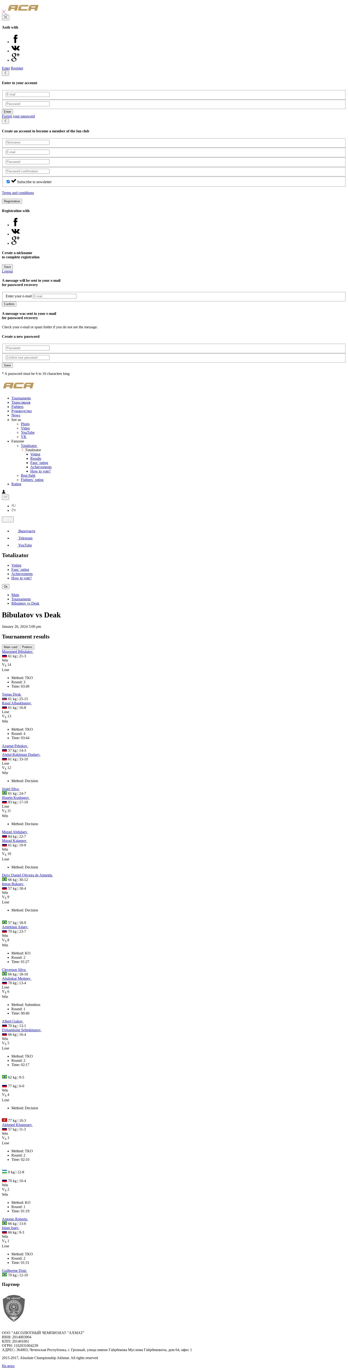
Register (17, 68)
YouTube (28, 432)
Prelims (27, 647)
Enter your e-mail (19, 296)
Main (15, 595)
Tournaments (21, 599)
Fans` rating (39, 463)
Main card (10, 647)
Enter (6, 68)
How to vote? (40, 471)
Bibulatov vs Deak (25, 603)
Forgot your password (18, 116)
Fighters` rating (32, 480)
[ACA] (23, 12)
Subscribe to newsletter (34, 182)
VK (24, 437)
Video (25, 428)
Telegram (25, 538)
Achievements (41, 467)
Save (7, 267)
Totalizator (29, 446)
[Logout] (4, 12)
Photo (25, 424)
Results (35, 458)
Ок (6, 586)
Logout (7, 271)
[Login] (3, 492)
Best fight (28, 475)
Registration (12, 201)
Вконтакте (26, 531)
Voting (35, 454)
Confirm (9, 304)
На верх (8, 1366)
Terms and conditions (18, 193)
